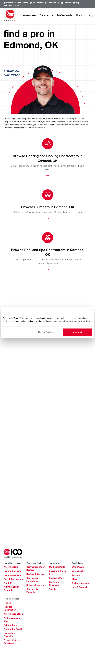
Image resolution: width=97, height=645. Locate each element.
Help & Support (79, 587)
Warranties (11, 3)
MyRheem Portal (57, 567)
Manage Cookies (45, 332)
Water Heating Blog (13, 614)
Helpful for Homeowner (13, 563)
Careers (67, 3)
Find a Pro (9, 603)
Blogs (74, 579)
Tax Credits (37, 3)
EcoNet (8, 583)
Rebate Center (11, 625)
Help (77, 3)
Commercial (47, 15)
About (79, 15)
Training (53, 589)
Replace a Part (56, 578)
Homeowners (29, 15)
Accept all (77, 332)
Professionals (64, 15)
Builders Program (35, 585)
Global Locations (80, 583)
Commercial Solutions (35, 563)
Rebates (24, 3)
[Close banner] (91, 310)
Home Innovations (12, 575)
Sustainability (53, 3)
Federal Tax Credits (13, 629)
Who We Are (78, 567)
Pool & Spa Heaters (13, 579)
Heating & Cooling (12, 571)
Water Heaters (11, 567)
